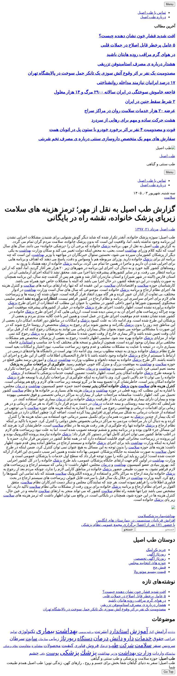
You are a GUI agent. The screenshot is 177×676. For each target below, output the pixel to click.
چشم (34, 653)
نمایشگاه (170, 653)
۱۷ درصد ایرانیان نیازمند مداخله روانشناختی (136, 82)
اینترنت (101, 631)
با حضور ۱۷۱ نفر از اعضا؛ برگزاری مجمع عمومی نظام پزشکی (128, 525)
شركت (126, 645)
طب (155, 246)
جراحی (170, 639)
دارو (129, 638)
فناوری (79, 646)
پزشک (105, 246)
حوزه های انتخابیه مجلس (147, 563)
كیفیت (68, 645)
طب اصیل (167, 156)
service (171, 632)
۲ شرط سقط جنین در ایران (150, 101)
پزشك (153, 516)
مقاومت (25, 646)
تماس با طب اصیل (152, 13)
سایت (31, 638)
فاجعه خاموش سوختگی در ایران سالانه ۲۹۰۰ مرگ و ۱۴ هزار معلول (114, 92)
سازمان (43, 639)
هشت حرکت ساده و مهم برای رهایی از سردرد (133, 120)
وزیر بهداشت (107, 653)
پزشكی (69, 652)
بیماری (161, 516)
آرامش (161, 631)
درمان (52, 360)
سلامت (169, 197)
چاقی (42, 654)
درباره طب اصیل (153, 17)
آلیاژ (151, 632)
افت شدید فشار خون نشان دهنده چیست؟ (137, 35)
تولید (13, 632)
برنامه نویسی (86, 632)
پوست (52, 653)
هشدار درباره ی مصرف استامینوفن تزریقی (136, 63)
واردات (158, 653)
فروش (92, 645)
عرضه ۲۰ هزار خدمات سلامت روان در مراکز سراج (129, 110)
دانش (116, 638)
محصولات (52, 645)
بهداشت (131, 250)
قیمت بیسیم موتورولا (150, 572)
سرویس (168, 645)
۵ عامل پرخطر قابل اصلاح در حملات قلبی (138, 45)
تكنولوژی (26, 631)
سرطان (17, 638)
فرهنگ (104, 646)
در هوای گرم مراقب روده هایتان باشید (141, 54)
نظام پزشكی (10, 646)
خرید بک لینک (156, 550)
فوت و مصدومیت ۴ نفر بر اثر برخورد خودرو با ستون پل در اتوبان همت (112, 129)
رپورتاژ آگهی (156, 554)
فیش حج (159, 567)
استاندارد (25, 342)
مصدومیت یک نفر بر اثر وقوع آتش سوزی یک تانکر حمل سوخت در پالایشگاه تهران (101, 73)
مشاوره (37, 646)
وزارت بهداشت (134, 653)
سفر (157, 645)
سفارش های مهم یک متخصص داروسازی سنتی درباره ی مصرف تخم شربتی (106, 138)
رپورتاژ (68, 638)
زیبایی (54, 638)
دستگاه (84, 638)
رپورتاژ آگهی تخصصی (150, 558)
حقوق (158, 638)
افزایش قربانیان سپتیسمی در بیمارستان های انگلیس (135, 520)
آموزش (139, 631)
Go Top (168, 671)
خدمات (143, 638)
